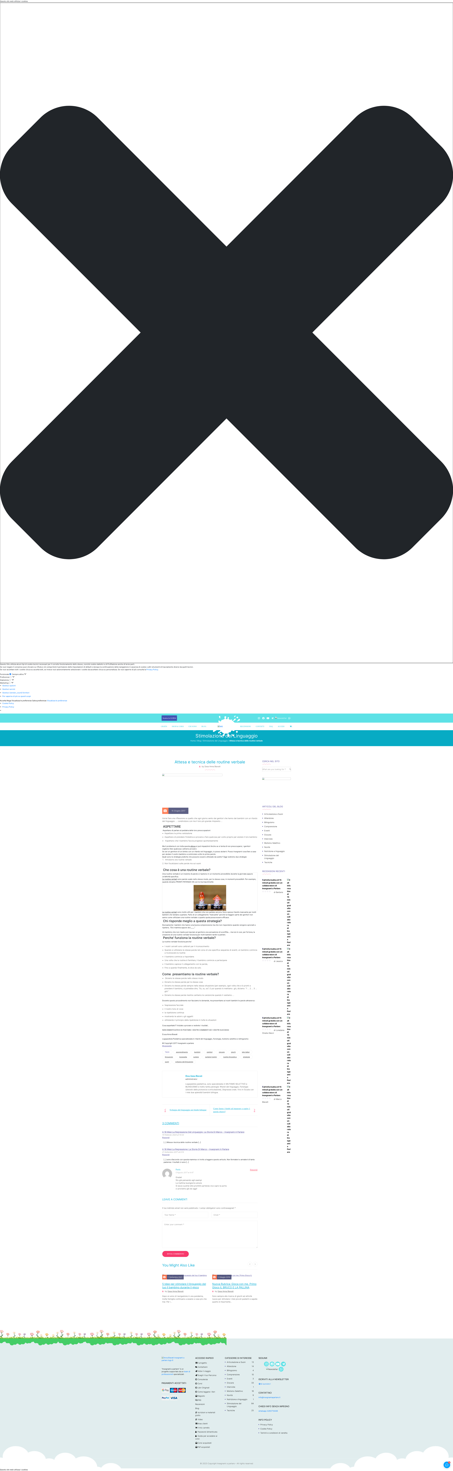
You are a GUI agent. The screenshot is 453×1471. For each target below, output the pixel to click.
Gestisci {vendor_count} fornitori (15, 693)
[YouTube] (268, 718)
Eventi (267, 830)
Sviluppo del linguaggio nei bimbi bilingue (188, 1110)
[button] (226, 333)
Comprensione (270, 826)
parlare (196, 1057)
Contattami (203, 1367)
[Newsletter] (281, 718)
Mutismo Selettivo (272, 843)
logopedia (183, 1057)
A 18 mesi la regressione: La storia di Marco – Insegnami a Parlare (195, 1149)
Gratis (164, 726)
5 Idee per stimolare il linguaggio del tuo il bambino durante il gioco (184, 1285)
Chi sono (192, 726)
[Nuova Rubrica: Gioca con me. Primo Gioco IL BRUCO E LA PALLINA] (235, 1276)
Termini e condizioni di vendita (273, 1433)
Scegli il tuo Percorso (207, 1375)
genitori (209, 1052)
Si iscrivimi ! (266, 1384)
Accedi (281, 726)
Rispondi (166, 1137)
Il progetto (202, 1363)
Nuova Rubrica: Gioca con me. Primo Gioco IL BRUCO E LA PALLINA (234, 1285)
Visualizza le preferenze (22, 700)
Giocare (267, 835)
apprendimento (182, 1052)
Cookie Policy (8, 703)
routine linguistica (230, 1057)
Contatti (260, 726)
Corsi (200, 1383)
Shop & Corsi (178, 726)
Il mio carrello (204, 1427)
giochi (233, 1052)
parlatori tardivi (211, 1057)
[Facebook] (263, 718)
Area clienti (203, 1423)
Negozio (201, 1396)
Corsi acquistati (205, 1443)
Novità (267, 847)
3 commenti (170, 1123)
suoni (167, 1062)
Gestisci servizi (8, 689)
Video (200, 1419)
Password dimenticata (207, 1432)
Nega (9, 700)
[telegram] (272, 718)
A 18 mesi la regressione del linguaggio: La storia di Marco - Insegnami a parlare (203, 1132)
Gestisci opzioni (9, 685)
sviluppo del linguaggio (184, 1062)
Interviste (268, 839)
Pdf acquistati (204, 1447)
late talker (246, 1052)
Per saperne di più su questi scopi (16, 696)
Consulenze (203, 1379)
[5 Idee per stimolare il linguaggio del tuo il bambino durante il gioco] (185, 1276)
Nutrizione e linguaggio (274, 851)
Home (193, 741)
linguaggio (169, 1057)
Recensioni (245, 726)
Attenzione (269, 818)
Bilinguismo (269, 822)
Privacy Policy (152, 669)
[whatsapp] (289, 718)
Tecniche (268, 862)
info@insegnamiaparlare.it (269, 1397)
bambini (197, 1052)
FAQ (271, 726)
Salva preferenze (39, 700)
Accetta (3, 700)
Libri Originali (203, 1387)
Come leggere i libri (206, 1392)
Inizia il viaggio (204, 1371)
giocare (222, 1052)
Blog (203, 726)
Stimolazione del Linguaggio (215, 741)
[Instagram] (259, 718)
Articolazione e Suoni (273, 814)
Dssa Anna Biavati (212, 766)
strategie (246, 1057)
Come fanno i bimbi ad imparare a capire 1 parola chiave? (231, 1110)
